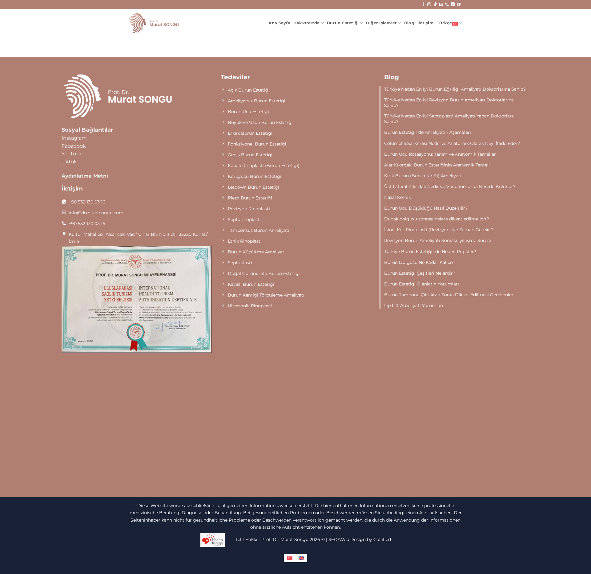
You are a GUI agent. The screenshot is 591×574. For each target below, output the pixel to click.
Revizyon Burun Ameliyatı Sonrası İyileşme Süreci (437, 240)
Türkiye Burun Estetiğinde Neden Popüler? (430, 251)
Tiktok (69, 162)
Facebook (74, 146)
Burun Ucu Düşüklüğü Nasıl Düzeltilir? (426, 208)
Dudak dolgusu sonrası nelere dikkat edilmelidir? (436, 219)
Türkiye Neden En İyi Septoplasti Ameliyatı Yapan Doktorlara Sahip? (449, 118)
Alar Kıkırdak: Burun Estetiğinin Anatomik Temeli (437, 165)
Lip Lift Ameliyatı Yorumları (413, 305)
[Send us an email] (441, 4)
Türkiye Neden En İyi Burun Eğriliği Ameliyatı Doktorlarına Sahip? (455, 89)
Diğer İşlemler (381, 23)
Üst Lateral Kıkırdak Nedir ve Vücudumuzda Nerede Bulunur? (450, 186)
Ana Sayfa (279, 23)
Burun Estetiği (343, 23)
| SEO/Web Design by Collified (358, 539)
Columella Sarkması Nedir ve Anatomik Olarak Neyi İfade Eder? (452, 143)
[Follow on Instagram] (429, 4)
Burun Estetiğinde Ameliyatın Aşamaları (427, 132)
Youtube (72, 154)
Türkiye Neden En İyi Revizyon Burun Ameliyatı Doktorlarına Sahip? (449, 102)
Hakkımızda (306, 23)
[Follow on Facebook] (423, 4)
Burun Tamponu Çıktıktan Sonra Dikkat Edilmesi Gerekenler (448, 294)
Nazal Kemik (397, 197)
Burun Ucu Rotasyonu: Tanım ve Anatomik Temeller (440, 154)
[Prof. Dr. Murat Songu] (154, 23)
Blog (409, 23)
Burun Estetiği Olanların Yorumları (421, 284)
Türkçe (444, 23)
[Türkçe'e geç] (290, 558)
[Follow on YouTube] (458, 4)
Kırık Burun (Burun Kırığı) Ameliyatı (422, 175)
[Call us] (447, 4)
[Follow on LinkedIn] (453, 4)
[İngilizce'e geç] (301, 558)
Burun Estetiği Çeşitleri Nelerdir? (419, 273)
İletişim (425, 23)
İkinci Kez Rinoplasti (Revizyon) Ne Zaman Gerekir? (439, 229)
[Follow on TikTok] (435, 4)
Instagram (74, 138)
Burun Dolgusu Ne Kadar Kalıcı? (419, 262)
